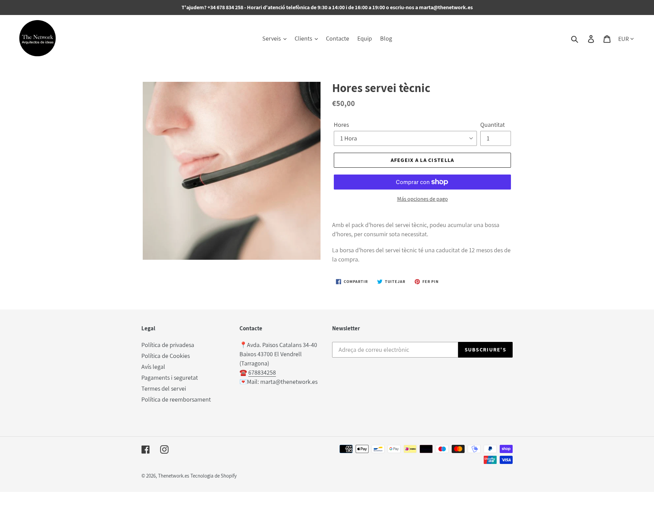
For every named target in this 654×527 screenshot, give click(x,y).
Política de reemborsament (176, 399)
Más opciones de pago (422, 198)
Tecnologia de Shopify (213, 475)
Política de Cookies (165, 356)
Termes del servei (163, 388)
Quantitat (492, 125)
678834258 (262, 372)
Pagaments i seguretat (169, 377)
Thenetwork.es (173, 475)
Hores (341, 125)
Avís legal (153, 367)
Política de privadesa (167, 345)
